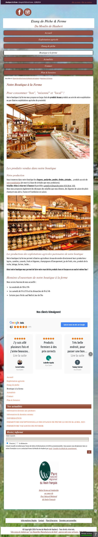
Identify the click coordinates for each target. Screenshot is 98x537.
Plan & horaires (48, 72)
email (50, 448)
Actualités (48, 59)
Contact (48, 65)
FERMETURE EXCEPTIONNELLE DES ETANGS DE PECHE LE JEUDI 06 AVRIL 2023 (46, 422)
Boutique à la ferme (48, 52)
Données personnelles (67, 520)
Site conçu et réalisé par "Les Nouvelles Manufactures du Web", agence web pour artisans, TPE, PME (49, 532)
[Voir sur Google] (19, 362)
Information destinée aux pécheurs (21, 410)
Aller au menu (76, 2)
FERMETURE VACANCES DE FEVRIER (25, 425)
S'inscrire (12, 443)
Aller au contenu (87, 2)
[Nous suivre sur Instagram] (27, 15)
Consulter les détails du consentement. (65, 448)
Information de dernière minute (20, 414)
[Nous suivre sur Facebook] (19, 15)
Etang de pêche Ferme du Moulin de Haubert (26, 78)
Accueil (48, 32)
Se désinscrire (23, 443)
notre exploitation (13, 183)
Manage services (86, 533)
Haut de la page (96, 511)
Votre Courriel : (11, 436)
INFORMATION (14, 418)
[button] (7, 354)
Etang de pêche (48, 46)
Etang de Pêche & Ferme (48, 21)
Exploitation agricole (48, 39)
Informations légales (29, 520)
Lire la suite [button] (20, 355)
